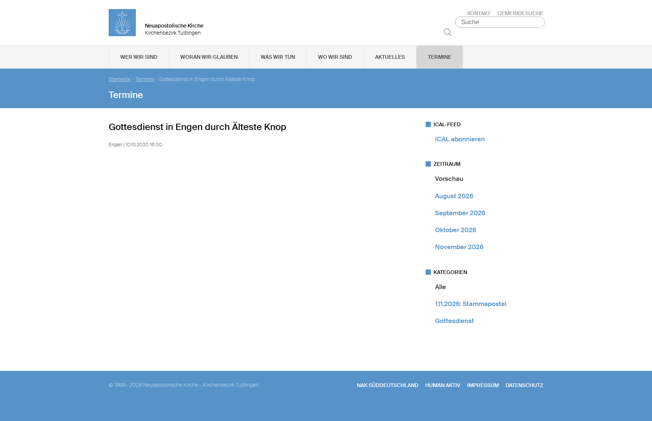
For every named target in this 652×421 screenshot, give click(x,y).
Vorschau (449, 179)
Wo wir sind (335, 57)
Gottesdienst (454, 321)
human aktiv (442, 385)
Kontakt (479, 13)
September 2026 (460, 213)
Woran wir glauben (209, 57)
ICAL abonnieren (460, 139)
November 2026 (459, 247)
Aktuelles (390, 57)
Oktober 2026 (455, 230)
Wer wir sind (138, 57)
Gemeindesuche (520, 13)
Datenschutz (524, 385)
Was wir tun (278, 57)
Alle (440, 287)
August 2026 (454, 196)
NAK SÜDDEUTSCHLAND (387, 385)
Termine (439, 57)
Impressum (483, 385)
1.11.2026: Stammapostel (470, 304)
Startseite (120, 79)
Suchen (448, 32)
